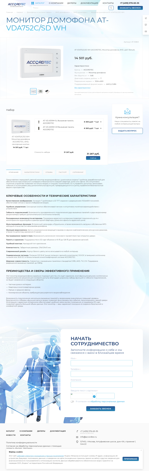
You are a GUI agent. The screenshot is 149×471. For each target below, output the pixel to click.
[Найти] (111, 8)
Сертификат (78, 172)
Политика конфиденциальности (21, 443)
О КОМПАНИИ (26, 431)
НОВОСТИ (11, 435)
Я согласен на (100, 401)
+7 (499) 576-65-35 (129, 3)
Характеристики (31, 172)
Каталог (10, 431)
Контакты (25, 435)
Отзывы (49, 172)
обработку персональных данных (107, 401)
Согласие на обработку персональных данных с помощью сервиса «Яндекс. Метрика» (33, 447)
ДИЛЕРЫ (41, 431)
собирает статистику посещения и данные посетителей (40, 456)
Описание (13, 172)
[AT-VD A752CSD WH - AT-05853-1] (40, 63)
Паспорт (63, 172)
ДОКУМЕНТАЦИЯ (58, 431)
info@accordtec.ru (88, 437)
